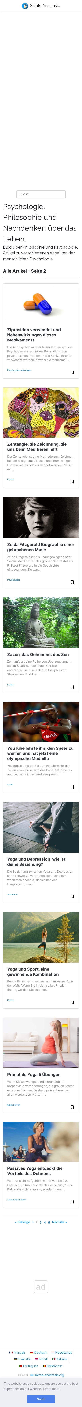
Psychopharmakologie (19, 370)
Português (30, 1366)
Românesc (55, 1366)
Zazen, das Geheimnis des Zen (38, 654)
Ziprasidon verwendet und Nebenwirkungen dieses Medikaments (34, 334)
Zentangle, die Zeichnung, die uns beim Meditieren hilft (37, 447)
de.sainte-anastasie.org (47, 1375)
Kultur (10, 479)
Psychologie (13, 579)
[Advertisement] (41, 59)
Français (20, 1352)
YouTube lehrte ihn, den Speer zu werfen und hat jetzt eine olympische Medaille (40, 753)
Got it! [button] (41, 1399)
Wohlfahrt (12, 894)
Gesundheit (13, 1104)
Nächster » (59, 1222)
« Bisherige (22, 1222)
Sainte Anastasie (44, 5)
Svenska (24, 1359)
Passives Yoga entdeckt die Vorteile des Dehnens (34, 1171)
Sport (10, 784)
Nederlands (63, 1352)
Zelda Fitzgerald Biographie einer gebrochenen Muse (40, 547)
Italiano (61, 1359)
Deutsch (40, 1352)
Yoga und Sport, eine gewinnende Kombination (33, 972)
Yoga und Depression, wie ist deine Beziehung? (36, 862)
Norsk (43, 1359)
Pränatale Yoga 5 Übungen (34, 1074)
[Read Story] (72, 374)
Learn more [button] (51, 1389)
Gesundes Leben (16, 1199)
